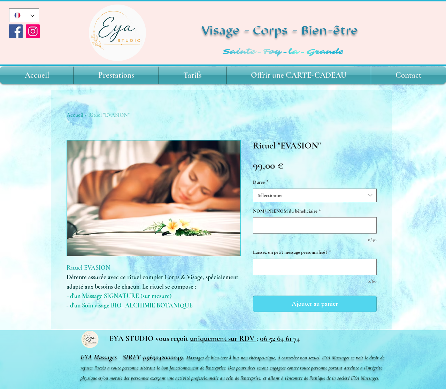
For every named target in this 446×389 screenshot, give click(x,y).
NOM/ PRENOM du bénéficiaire (287, 211)
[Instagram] (33, 31)
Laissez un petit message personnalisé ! (292, 252)
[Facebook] (16, 31)
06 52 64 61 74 (280, 338)
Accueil (75, 115)
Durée (260, 182)
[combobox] (315, 195)
